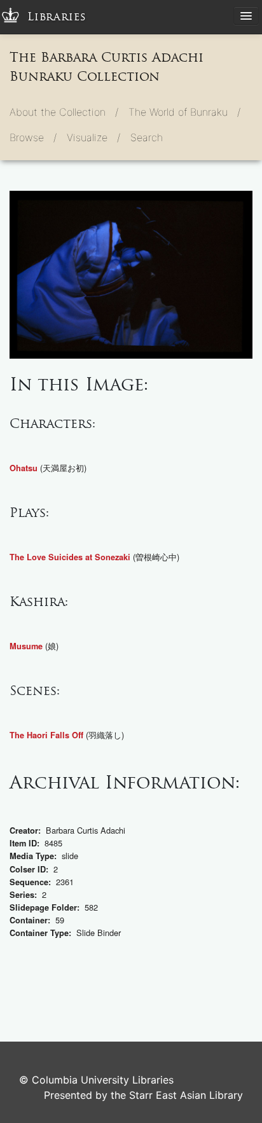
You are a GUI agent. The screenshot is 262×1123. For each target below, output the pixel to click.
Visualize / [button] (93, 137)
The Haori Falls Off (46, 735)
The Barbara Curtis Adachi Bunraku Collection (106, 67)
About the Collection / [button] (64, 112)
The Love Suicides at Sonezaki (70, 557)
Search (146, 137)
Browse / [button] (33, 137)
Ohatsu (24, 468)
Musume (26, 646)
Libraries (56, 17)
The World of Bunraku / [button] (184, 112)
